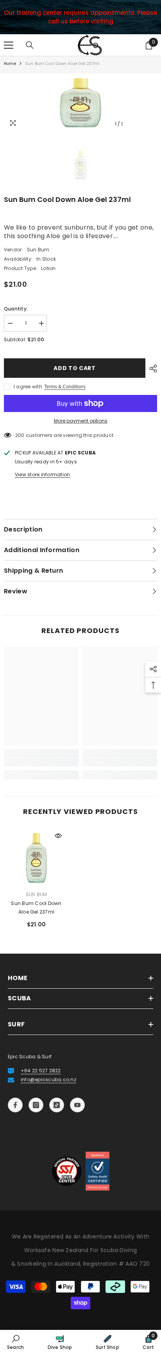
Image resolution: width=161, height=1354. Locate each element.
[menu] (8, 45)
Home (10, 64)
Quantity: (16, 308)
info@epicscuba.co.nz (48, 1079)
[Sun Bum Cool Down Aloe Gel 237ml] (36, 857)
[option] (80, 102)
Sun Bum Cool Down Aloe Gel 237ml (36, 907)
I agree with (28, 386)
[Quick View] (58, 836)
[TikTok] (56, 1105)
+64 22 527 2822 (41, 1070)
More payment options (80, 420)
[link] (41, 762)
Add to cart (75, 368)
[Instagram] (36, 1105)
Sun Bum (38, 249)
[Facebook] (15, 1105)
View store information (42, 474)
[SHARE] (151, 368)
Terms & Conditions (65, 386)
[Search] (29, 45)
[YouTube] (77, 1105)
